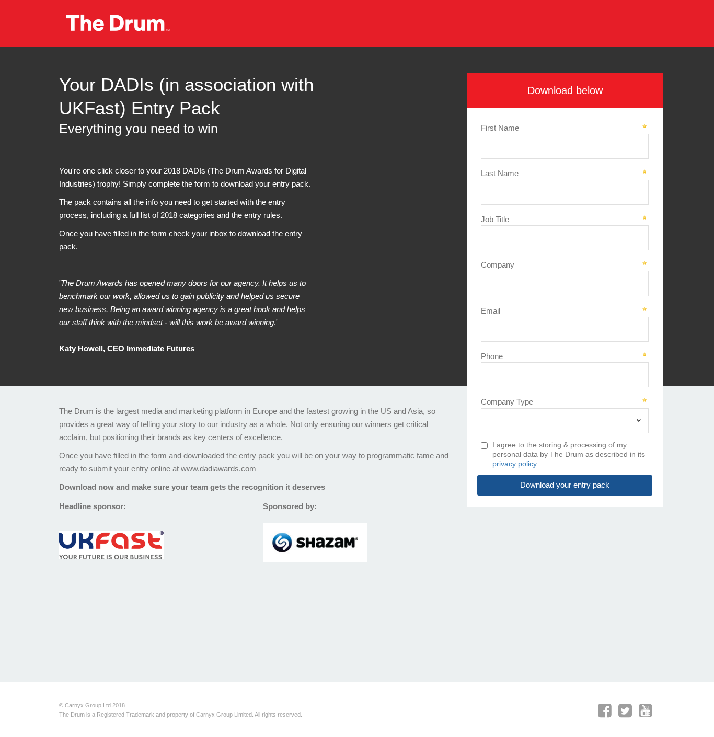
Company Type (507, 401)
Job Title (495, 219)
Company (497, 264)
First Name (500, 127)
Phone (492, 356)
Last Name (500, 173)
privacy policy (514, 463)
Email (490, 310)
